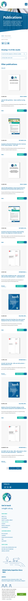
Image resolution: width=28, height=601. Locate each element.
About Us (4, 516)
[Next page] (20, 468)
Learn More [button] (8, 598)
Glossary (4, 541)
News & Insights (6, 525)
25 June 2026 (4, 96)
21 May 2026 (3, 228)
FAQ (2, 539)
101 (18, 468)
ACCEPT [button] (21, 594)
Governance (5, 527)
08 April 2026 (4, 403)
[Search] (24, 54)
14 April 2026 (4, 359)
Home (2, 36)
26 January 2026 (4, 447)
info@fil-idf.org (7, 508)
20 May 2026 (3, 272)
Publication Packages (7, 537)
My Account (5, 533)
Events (3, 523)
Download (20, 110)
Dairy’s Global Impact (7, 520)
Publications (5, 522)
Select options (19, 373)
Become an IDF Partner (7, 549)
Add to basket (20, 286)
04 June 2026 (4, 316)
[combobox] (14, 54)
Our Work (4, 518)
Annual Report (5, 551)
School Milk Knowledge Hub (9, 547)
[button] (26, 4)
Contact (4, 535)
